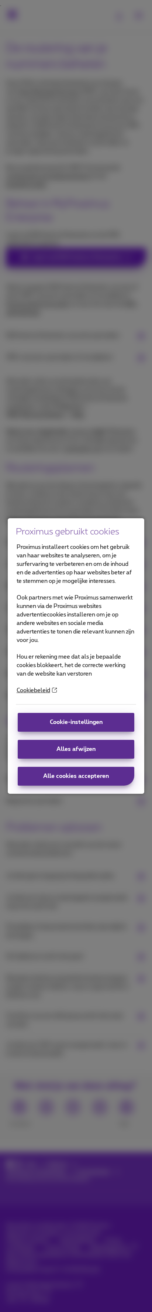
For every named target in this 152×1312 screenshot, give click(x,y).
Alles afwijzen (76, 749)
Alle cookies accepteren (76, 776)
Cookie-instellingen (76, 722)
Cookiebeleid (33, 690)
